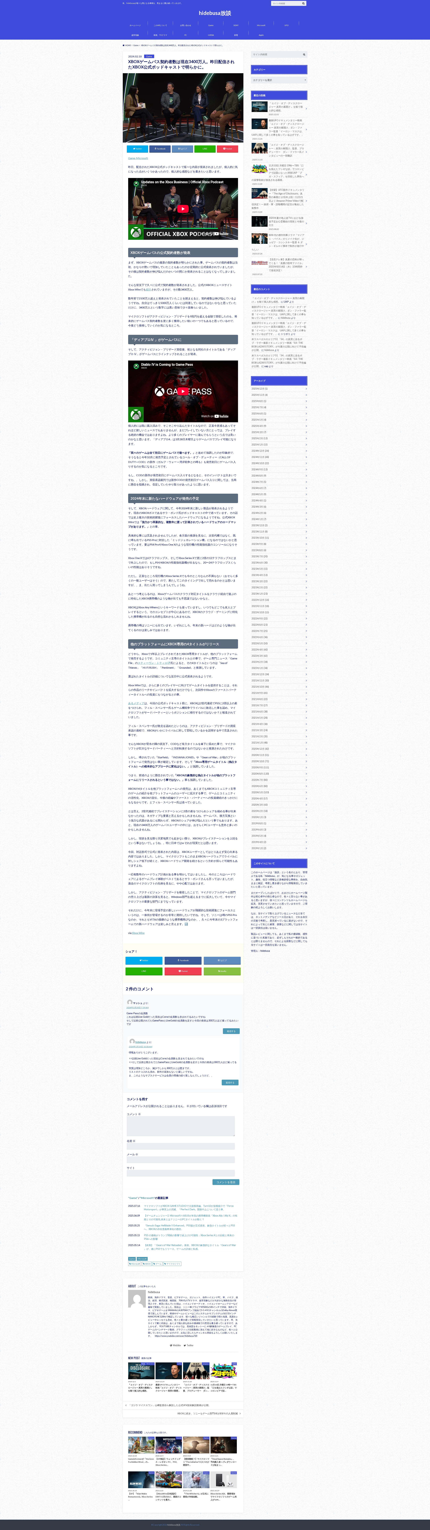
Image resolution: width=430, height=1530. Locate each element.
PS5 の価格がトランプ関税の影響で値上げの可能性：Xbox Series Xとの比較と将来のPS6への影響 (189, 1237)
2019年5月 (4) (259, 835)
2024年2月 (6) (259, 512)
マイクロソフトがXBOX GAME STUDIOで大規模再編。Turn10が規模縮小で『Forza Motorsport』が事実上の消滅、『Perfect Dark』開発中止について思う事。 (188, 1207)
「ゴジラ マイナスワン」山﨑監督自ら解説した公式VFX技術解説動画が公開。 (169, 1405)
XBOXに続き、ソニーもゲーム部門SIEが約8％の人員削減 (207, 1413)
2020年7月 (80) (260, 779)
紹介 (148, 289)
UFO (286, 25)
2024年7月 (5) (259, 481)
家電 (236, 35)
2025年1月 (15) (260, 444)
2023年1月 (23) (260, 593)
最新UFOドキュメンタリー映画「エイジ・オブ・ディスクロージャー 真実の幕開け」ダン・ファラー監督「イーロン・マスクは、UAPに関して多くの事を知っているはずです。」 (278, 129)
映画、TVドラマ (160, 35)
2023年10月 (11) (260, 537)
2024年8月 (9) (259, 475)
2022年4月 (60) (260, 649)
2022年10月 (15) (260, 612)
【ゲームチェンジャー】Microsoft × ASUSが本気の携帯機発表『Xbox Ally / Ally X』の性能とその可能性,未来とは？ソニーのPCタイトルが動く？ (190, 1217)
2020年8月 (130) (260, 773)
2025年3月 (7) (259, 432)
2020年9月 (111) (260, 767)
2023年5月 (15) (260, 568)
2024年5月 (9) (259, 494)
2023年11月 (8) (260, 531)
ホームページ (135, 25)
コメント (134, 1114)
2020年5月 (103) (260, 792)
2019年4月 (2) (259, 842)
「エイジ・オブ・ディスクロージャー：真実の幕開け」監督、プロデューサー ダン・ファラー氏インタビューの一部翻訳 (278, 152)
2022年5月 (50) (260, 643)
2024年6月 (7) (259, 488)
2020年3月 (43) (260, 804)
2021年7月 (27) (260, 705)
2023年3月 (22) (260, 581)
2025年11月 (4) (260, 394)
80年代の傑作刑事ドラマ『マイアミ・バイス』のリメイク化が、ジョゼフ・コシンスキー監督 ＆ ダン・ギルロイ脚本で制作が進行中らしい (278, 244)
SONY (236, 25)
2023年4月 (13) (260, 575)
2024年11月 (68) (260, 457)
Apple (261, 35)
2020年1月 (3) (259, 817)
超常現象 (135, 35)
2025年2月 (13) (260, 438)
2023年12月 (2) (260, 525)
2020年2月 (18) (260, 810)
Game (210, 25)
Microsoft (261, 25)
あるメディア (136, 703)
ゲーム (159, 1264)
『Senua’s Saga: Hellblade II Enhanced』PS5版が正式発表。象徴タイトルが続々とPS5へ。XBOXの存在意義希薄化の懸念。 (189, 1227)
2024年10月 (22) (260, 463)
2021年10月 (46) (260, 686)
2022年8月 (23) (260, 624)
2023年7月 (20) (260, 556)
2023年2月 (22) (260, 587)
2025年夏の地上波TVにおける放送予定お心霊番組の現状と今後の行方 (286, 223)
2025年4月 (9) (259, 425)
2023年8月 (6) (259, 550)
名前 (131, 1140)
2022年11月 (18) (260, 606)
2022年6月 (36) (260, 637)
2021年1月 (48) (260, 742)
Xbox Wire (138, 932)
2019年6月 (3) (259, 829)
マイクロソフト (173, 1264)
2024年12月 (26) (260, 450)
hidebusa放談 (215, 13)
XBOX (148, 1264)
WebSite (177, 1345)
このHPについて (160, 25)
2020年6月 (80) (260, 786)
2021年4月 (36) (260, 724)
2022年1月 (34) (260, 668)
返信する (231, 1031)
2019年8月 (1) (259, 823)
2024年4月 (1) (259, 500)
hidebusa (140, 1042)
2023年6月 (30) (260, 562)
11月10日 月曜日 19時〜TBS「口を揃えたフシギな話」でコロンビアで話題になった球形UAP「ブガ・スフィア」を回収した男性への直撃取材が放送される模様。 (278, 174)
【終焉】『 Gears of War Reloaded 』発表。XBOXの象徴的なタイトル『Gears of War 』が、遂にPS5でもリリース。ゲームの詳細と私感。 (190, 1247)
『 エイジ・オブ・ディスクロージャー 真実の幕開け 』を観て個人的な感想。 (286, 109)
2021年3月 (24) (260, 730)
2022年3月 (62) (260, 655)
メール (132, 1154)
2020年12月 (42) (260, 748)
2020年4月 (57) (260, 798)
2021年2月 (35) (260, 736)
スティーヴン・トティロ (152, 662)
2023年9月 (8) (259, 544)
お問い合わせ (185, 25)
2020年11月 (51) (260, 755)
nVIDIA (211, 35)
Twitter (190, 1345)
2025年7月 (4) (259, 407)
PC (185, 35)
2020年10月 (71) (260, 761)
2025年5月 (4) (259, 419)
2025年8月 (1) (259, 401)
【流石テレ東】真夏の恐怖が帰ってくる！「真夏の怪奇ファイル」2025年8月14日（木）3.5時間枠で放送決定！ (278, 266)
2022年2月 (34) (260, 661)
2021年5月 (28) (260, 717)
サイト (131, 1167)
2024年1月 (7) (259, 519)
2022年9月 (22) (260, 618)
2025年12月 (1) (260, 388)
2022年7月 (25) (260, 630)
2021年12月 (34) (260, 674)
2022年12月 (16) (260, 599)
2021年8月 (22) (260, 699)
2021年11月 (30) (260, 680)
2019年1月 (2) (259, 848)
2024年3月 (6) (259, 506)
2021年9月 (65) (260, 692)
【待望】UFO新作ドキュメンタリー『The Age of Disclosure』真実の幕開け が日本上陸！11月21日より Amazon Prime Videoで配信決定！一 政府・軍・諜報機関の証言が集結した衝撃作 (278, 200)
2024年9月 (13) (260, 469)
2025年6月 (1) (259, 413)
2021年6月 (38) (260, 711)
